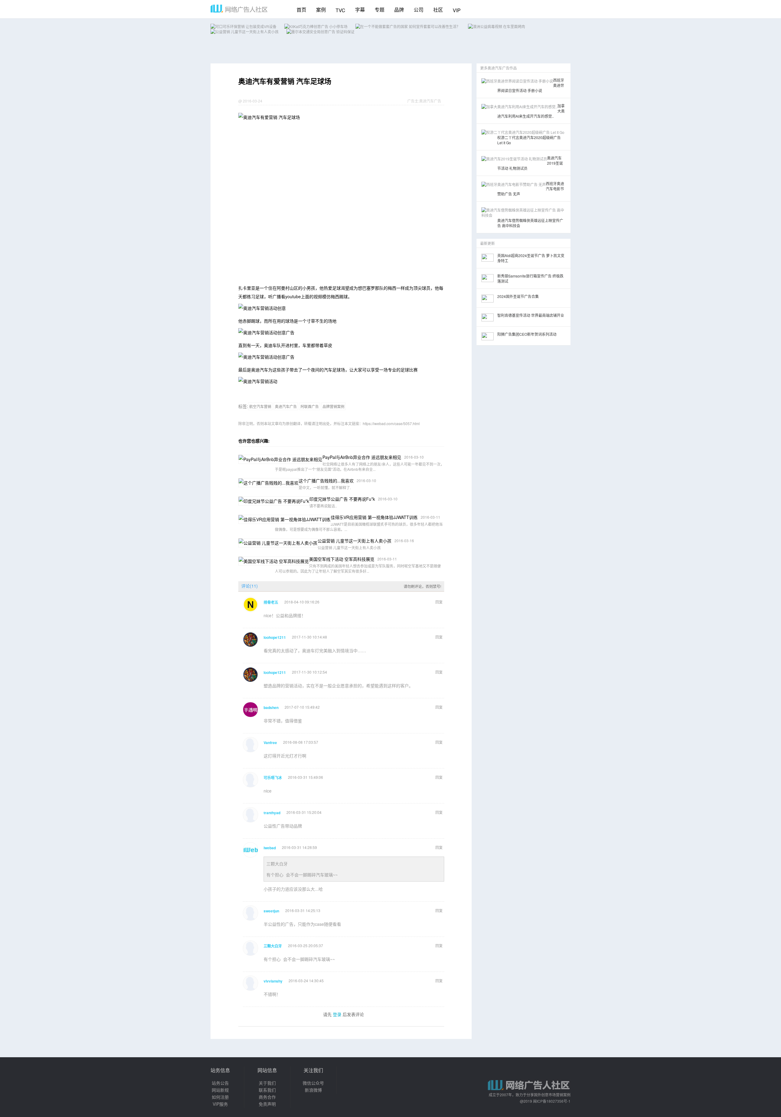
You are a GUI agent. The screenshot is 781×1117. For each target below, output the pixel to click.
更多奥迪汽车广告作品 (498, 67)
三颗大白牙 (277, 864)
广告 (411, 100)
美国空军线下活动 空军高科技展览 (341, 559)
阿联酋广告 (310, 406)
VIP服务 (220, 1104)
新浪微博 (313, 1090)
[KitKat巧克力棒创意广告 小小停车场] (315, 26)
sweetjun (271, 911)
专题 (379, 9)
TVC (340, 10)
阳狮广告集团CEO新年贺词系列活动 (526, 334)
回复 (439, 601)
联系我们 (267, 1090)
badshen (271, 707)
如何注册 (220, 1097)
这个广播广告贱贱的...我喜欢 (326, 481)
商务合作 (267, 1097)
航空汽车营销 (260, 406)
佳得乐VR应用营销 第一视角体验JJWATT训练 (374, 517)
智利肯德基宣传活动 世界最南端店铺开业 (530, 315)
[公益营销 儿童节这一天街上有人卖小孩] (245, 31)
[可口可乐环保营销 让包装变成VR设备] (243, 26)
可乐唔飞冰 (273, 777)
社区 (438, 9)
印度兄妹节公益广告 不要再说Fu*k (342, 499)
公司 (418, 9)
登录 (337, 1014)
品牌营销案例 (333, 406)
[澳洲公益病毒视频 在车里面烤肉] (496, 26)
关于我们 (267, 1083)
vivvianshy (273, 981)
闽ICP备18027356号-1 (551, 1101)
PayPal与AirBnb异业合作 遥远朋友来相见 (361, 457)
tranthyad (272, 812)
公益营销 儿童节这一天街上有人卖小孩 (354, 541)
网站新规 (220, 1090)
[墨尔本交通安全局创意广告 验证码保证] (320, 31)
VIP (457, 10)
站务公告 (220, 1083)
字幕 (360, 9)
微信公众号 (313, 1083)
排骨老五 (271, 602)
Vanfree (270, 742)
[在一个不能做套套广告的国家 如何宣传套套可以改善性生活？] (407, 26)
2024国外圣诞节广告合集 (518, 296)
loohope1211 (275, 637)
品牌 (399, 9)
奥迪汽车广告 (430, 100)
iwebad (270, 847)
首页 (301, 9)
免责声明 (267, 1104)
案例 (321, 9)
